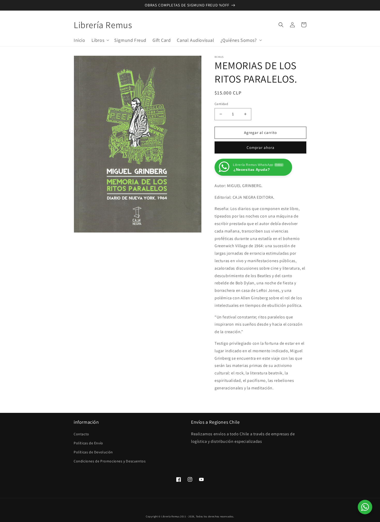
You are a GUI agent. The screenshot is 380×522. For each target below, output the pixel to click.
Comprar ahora (261, 147)
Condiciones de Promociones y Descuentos (110, 461)
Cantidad (221, 104)
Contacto (81, 434)
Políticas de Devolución (93, 452)
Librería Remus (170, 516)
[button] (99, 40)
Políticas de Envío (88, 443)
